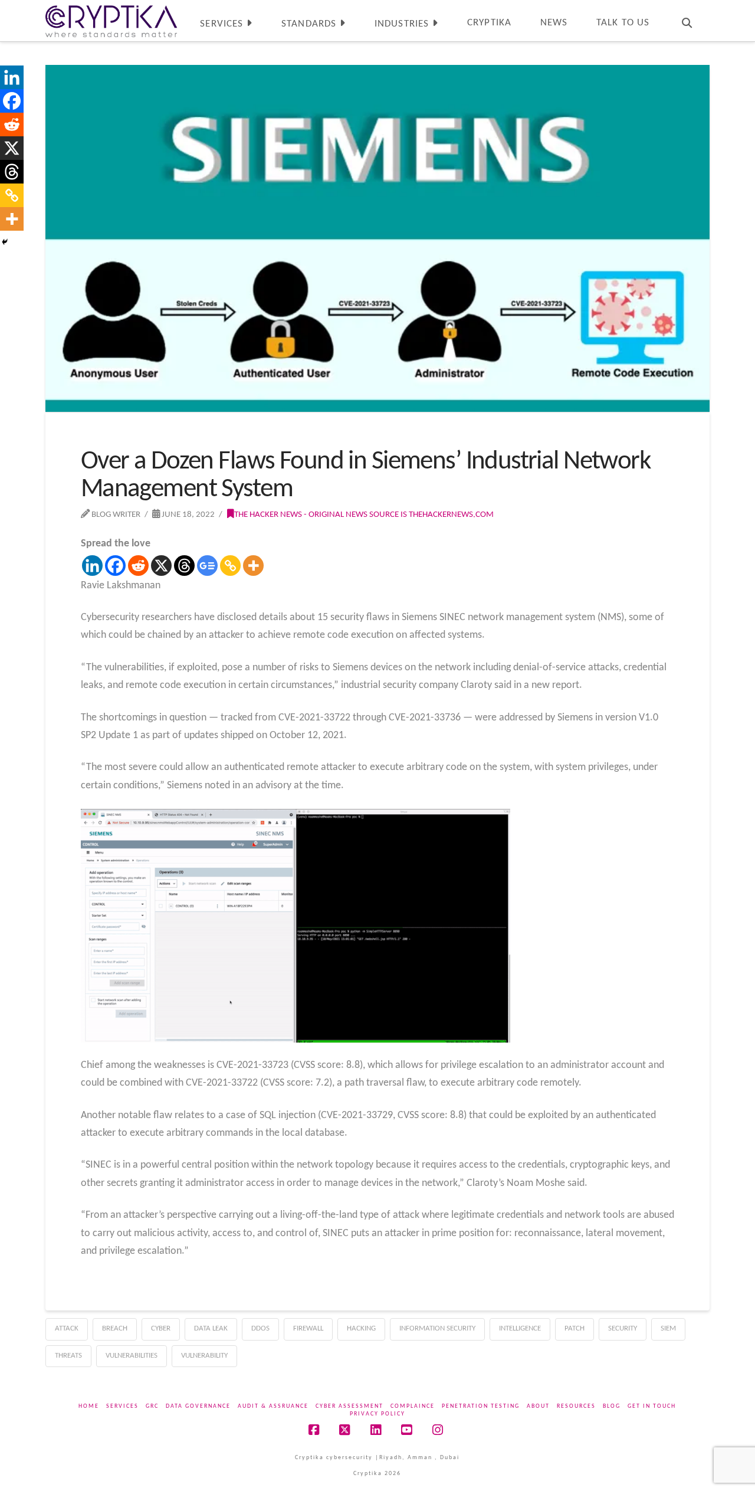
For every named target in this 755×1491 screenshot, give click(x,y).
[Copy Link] (230, 565)
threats (68, 1355)
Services (122, 1406)
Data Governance (198, 1406)
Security (622, 1328)
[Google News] (207, 565)
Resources (576, 1406)
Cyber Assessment (349, 1406)
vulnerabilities (131, 1355)
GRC (152, 1406)
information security (437, 1328)
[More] (253, 565)
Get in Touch (652, 1406)
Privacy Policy (377, 1414)
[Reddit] (138, 565)
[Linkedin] (92, 565)
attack (66, 1328)
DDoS (260, 1328)
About (538, 1406)
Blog (612, 1406)
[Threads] (184, 565)
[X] (161, 565)
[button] (744, 11)
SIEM (668, 1328)
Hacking (361, 1328)
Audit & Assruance (273, 1406)
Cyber (160, 1328)
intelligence (520, 1328)
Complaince (412, 1406)
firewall (308, 1328)
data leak (211, 1328)
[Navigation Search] (687, 20)
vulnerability (204, 1355)
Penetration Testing (481, 1406)
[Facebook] (115, 565)
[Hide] (4, 242)
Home (88, 1406)
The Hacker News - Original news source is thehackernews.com (364, 514)
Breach (114, 1328)
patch (574, 1328)
